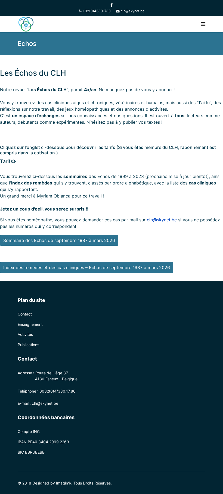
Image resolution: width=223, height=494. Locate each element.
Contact (25, 314)
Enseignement (30, 324)
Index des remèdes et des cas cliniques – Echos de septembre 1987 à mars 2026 (86, 267)
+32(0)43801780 (97, 11)
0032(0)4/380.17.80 (57, 391)
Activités (25, 334)
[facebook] (111, 5)
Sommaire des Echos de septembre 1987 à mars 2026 (59, 240)
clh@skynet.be (132, 11)
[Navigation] (203, 24)
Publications (28, 344)
